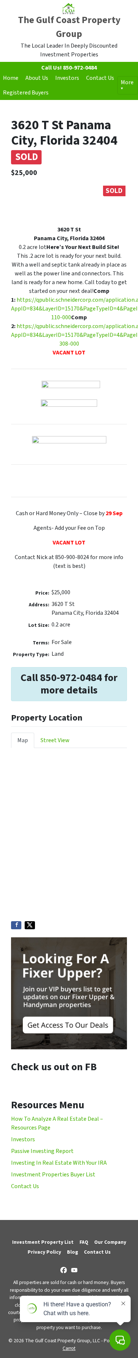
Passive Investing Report (42, 1151)
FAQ (83, 1242)
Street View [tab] (55, 740)
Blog (72, 1252)
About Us (36, 78)
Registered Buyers (26, 93)
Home (10, 78)
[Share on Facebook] (16, 925)
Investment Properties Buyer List (53, 1175)
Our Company (110, 1242)
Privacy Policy (44, 1252)
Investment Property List (43, 1242)
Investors (67, 78)
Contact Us (100, 78)
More (127, 82)
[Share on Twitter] (30, 925)
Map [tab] (22, 740)
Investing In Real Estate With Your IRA (59, 1163)
